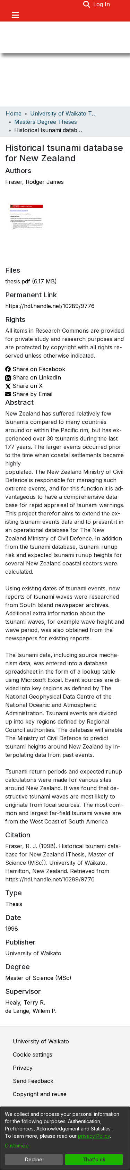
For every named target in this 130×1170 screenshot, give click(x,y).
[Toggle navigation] (15, 15)
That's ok (94, 1159)
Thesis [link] (13, 903)
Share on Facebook (38, 369)
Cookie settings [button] (32, 1054)
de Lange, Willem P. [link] (31, 1010)
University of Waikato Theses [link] (64, 113)
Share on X (27, 385)
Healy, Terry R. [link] (25, 1002)
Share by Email (31, 394)
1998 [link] (11, 928)
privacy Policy (94, 1136)
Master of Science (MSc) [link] (38, 977)
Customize (17, 1145)
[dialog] (65, 1138)
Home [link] (13, 113)
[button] (87, 4)
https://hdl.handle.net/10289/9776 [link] (50, 305)
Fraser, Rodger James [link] (34, 181)
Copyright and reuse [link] (40, 1094)
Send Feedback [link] (33, 1080)
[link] (31, 281)
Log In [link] (102, 4)
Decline (33, 1159)
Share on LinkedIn (36, 377)
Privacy (23, 1067)
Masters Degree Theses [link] (45, 121)
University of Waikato (41, 1041)
